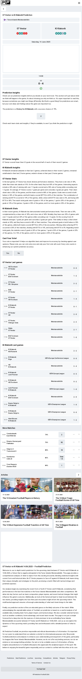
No (19, 253)
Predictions (10, 658)
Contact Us (47, 663)
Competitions (47, 658)
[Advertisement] (41, 58)
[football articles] (78, 475)
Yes (7, 253)
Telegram (62, 658)
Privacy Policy (71, 658)
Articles (55, 658)
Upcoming (38, 658)
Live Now (30, 658)
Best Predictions (21, 658)
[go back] (3, 9)
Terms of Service (37, 663)
